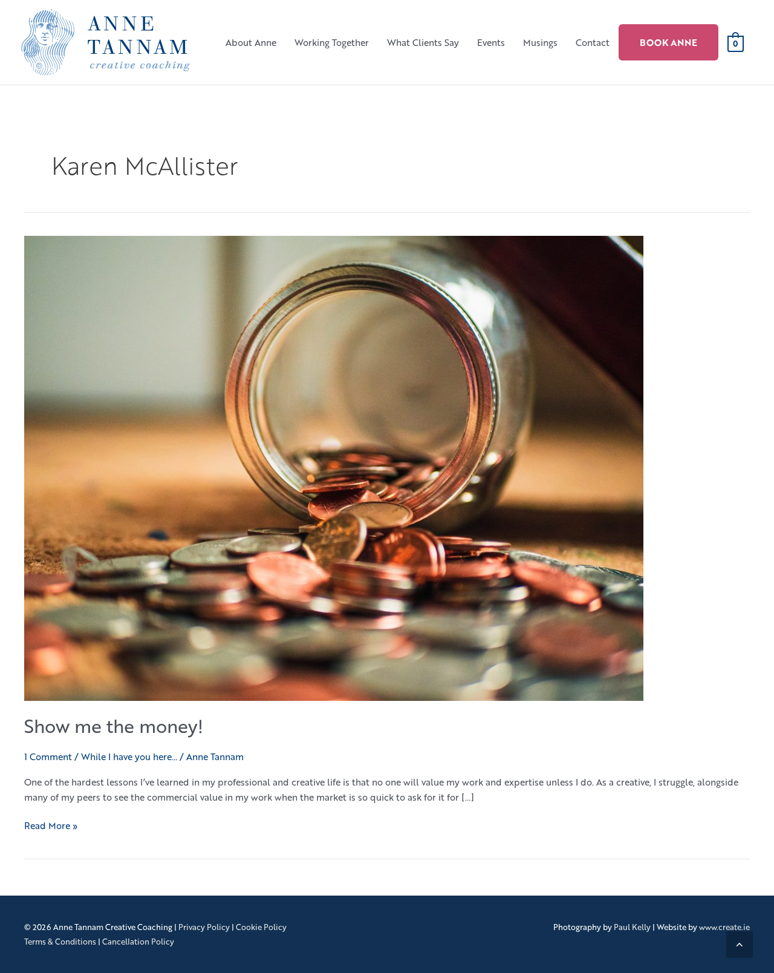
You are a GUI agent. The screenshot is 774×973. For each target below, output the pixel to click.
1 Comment (48, 756)
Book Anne (668, 42)
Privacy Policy (204, 927)
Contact (593, 42)
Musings (540, 42)
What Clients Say (423, 42)
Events (491, 42)
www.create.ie (724, 927)
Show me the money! (113, 726)
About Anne (251, 42)
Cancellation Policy (138, 942)
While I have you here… (129, 756)
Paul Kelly (632, 927)
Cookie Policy (261, 927)
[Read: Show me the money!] (333, 466)
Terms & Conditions (60, 942)
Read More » (50, 825)
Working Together (331, 42)
